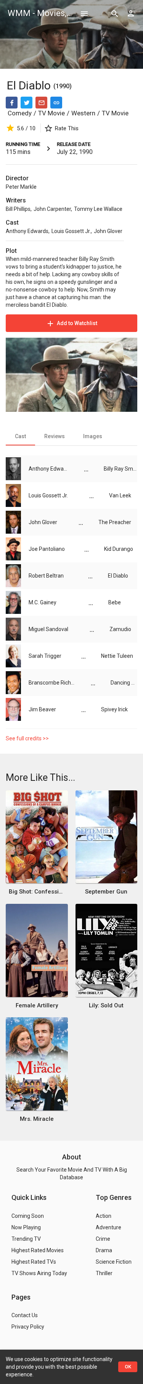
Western (83, 113)
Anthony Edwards (27, 231)
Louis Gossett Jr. (71, 231)
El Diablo (30, 85)
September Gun (106, 891)
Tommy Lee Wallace (98, 209)
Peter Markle (21, 187)
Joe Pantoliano (47, 549)
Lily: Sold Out (106, 1005)
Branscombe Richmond (52, 683)
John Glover (108, 231)
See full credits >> (27, 738)
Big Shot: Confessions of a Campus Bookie (36, 891)
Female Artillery (37, 1005)
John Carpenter (52, 209)
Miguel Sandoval (48, 629)
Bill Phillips (18, 209)
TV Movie (51, 113)
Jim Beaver (42, 709)
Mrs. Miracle (37, 1118)
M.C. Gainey (42, 602)
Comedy (20, 113)
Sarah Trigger (45, 656)
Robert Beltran (46, 576)
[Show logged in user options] (130, 13)
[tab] (20, 436)
